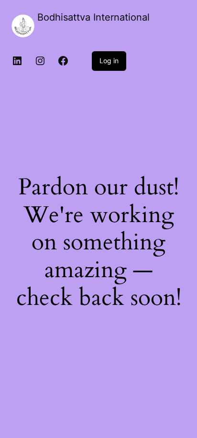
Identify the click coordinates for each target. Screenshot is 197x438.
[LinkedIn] (17, 61)
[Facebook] (63, 61)
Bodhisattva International (93, 17)
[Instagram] (40, 61)
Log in (109, 60)
